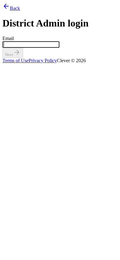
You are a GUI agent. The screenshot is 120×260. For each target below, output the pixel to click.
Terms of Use (15, 60)
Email (8, 38)
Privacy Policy (43, 60)
